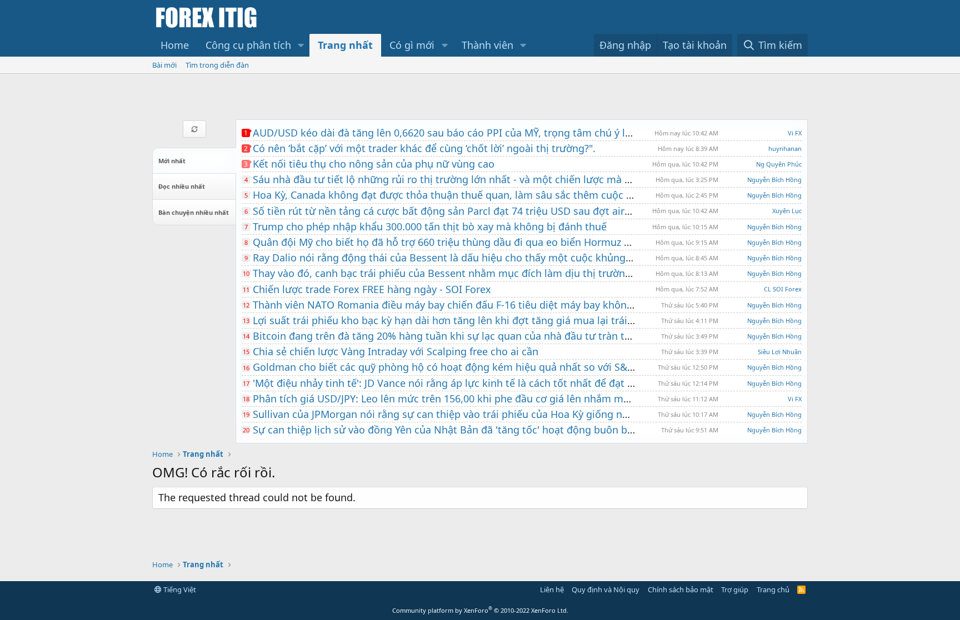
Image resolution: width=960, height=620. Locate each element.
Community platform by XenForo (480, 610)
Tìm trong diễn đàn (217, 65)
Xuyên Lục (787, 210)
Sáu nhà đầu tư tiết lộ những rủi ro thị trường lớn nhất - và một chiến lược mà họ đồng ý (462, 179)
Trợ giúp (734, 589)
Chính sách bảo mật (680, 589)
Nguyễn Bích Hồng (774, 179)
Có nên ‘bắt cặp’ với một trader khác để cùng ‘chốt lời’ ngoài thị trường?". (424, 148)
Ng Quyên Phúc (779, 164)
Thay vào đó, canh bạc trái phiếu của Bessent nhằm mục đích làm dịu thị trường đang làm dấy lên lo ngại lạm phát (524, 273)
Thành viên (487, 45)
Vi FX (795, 133)
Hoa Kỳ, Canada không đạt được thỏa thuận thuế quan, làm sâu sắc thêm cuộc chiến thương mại (481, 194)
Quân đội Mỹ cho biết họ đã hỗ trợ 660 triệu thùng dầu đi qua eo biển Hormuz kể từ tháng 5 (470, 242)
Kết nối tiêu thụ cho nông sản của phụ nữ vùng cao (373, 163)
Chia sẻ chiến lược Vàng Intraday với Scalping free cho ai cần (395, 351)
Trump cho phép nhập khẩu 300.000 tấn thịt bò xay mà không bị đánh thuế (430, 226)
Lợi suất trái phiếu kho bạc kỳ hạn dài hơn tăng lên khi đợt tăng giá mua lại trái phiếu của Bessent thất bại (504, 320)
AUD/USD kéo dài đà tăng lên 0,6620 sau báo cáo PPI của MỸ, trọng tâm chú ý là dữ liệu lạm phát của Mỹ (500, 132)
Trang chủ (773, 589)
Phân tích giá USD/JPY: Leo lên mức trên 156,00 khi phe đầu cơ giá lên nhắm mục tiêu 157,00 (471, 398)
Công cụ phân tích (248, 45)
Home (175, 45)
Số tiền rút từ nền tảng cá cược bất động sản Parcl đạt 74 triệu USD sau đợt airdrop (450, 211)
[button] (301, 45)
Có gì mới (411, 45)
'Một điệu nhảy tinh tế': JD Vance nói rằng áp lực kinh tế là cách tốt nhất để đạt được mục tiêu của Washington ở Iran (529, 383)
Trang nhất (345, 45)
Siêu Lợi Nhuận (780, 351)
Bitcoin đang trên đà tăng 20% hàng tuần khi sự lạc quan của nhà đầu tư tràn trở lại (450, 335)
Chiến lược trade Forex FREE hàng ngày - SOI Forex (372, 289)
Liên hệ (552, 589)
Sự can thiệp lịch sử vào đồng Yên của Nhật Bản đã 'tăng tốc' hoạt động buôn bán (446, 429)
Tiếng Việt (179, 589)
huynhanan (785, 148)
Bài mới (164, 65)
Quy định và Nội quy (605, 589)
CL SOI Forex (783, 289)
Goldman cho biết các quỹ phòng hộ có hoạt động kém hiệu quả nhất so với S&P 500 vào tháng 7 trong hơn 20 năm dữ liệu (543, 367)
